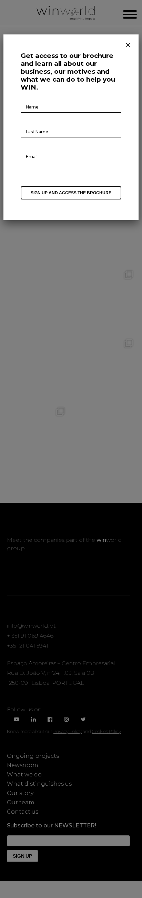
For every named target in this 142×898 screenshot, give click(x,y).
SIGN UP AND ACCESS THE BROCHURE (71, 192)
